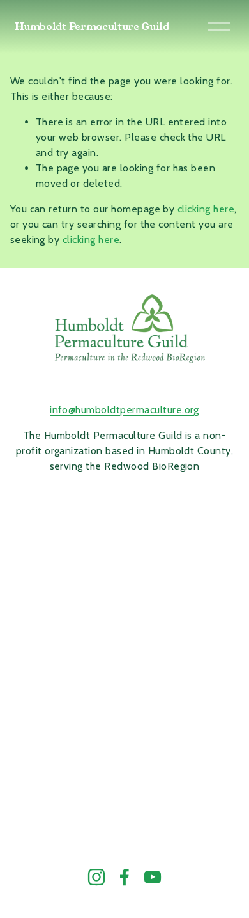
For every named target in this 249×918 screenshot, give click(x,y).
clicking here (205, 209)
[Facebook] (124, 877)
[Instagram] (96, 877)
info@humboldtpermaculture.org (124, 410)
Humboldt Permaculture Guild (92, 26)
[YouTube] (153, 877)
